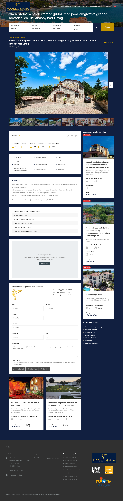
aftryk (37, 457)
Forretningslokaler (90, 332)
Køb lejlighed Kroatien (71, 460)
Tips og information (96, 6)
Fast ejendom (52, 6)
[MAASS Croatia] (18, 11)
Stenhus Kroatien (69, 463)
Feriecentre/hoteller (90, 329)
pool (59, 161)
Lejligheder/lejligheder (91, 343)
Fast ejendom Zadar (70, 479)
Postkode (15, 333)
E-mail (48, 304)
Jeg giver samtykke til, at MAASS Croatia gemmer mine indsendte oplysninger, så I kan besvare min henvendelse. (44, 363)
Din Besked (15, 343)
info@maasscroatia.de (64, 295)
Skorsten (16, 164)
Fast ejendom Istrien (70, 476)
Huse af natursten (90, 338)
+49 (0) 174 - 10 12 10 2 (16, 470)
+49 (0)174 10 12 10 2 (63, 292)
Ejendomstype (15, 25)
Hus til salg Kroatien (70, 457)
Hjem (43, 6)
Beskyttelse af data (53, 458)
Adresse (14, 324)
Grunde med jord (89, 335)
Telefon (14, 314)
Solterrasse (61, 164)
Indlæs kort (44, 263)
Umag (23, 37)
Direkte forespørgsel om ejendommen (27, 287)
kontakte (108, 6)
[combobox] (19, 29)
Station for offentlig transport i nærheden (20, 169)
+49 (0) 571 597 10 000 (64, 290)
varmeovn (61, 169)
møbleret (39, 161)
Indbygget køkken (19, 161)
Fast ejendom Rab (70, 473)
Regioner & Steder (65, 6)
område (34, 25)
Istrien (17, 37)
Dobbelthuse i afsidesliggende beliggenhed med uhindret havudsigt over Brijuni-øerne (98, 164)
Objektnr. (77, 25)
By (47, 333)
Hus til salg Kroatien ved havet (73, 470)
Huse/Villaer (88, 340)
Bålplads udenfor (41, 157)
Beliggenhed (57, 25)
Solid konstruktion (41, 164)
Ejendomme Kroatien (70, 466)
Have (59, 157)
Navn (13, 304)
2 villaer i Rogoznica (94, 295)
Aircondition (17, 157)
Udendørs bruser (41, 169)
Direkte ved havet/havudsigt (93, 327)
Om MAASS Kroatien (80, 6)
